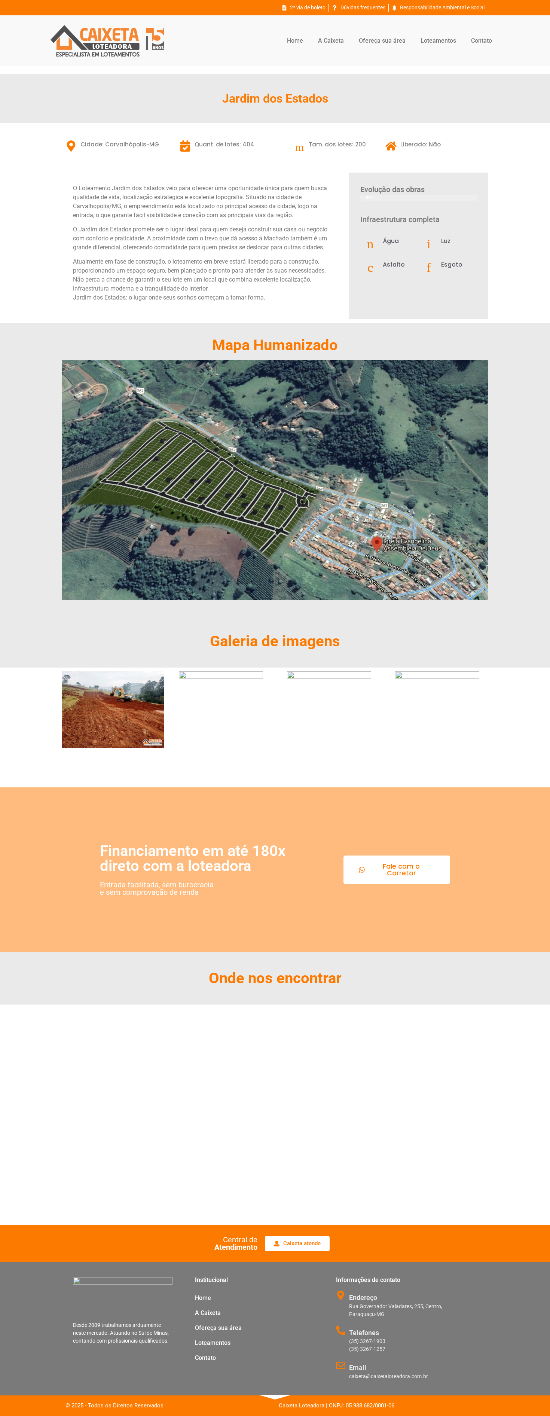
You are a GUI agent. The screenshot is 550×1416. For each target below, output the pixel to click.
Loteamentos (438, 40)
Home (295, 40)
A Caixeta (331, 40)
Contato (481, 40)
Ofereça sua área (382, 40)
